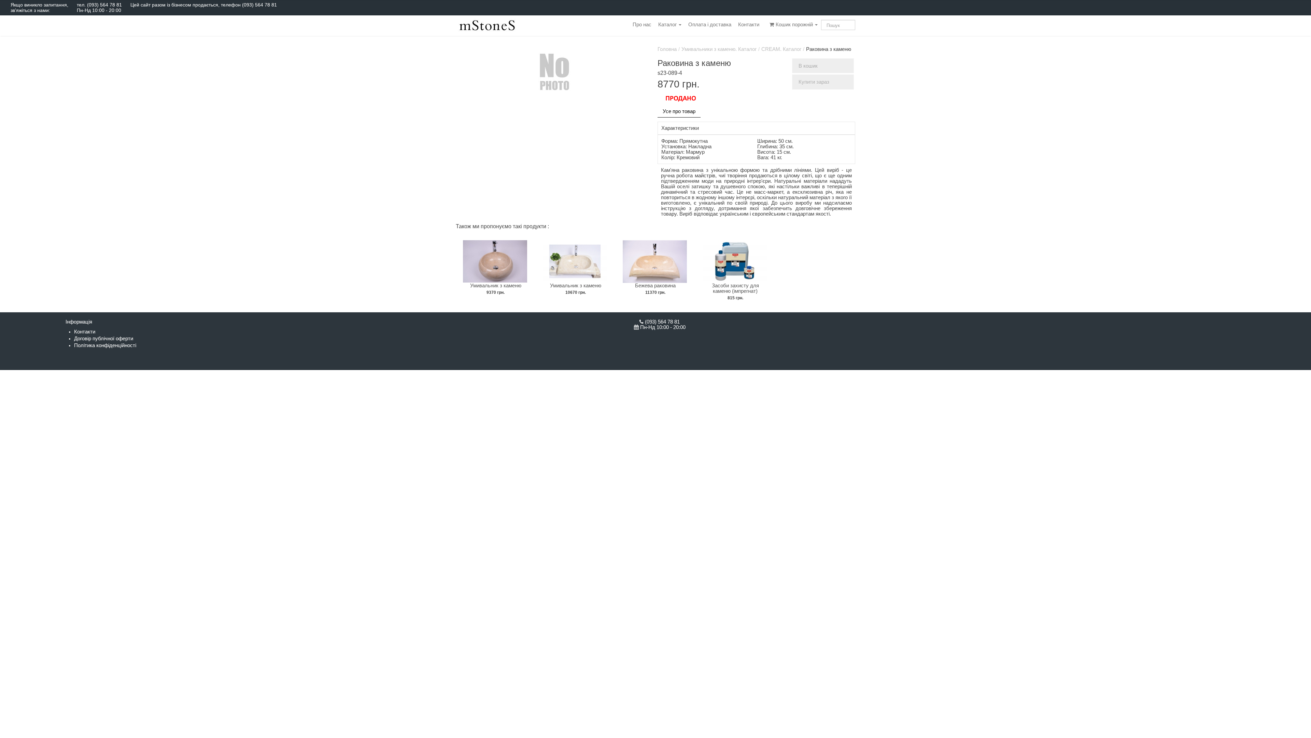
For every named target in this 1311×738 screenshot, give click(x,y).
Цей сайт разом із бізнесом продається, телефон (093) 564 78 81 (203, 5)
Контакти (748, 24)
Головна (667, 49)
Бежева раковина (655, 285)
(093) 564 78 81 (104, 5)
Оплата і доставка (709, 24)
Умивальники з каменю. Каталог (719, 49)
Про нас (642, 24)
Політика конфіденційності (105, 345)
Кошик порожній (794, 24)
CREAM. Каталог (781, 49)
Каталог (668, 24)
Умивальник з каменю (495, 285)
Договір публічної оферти (103, 338)
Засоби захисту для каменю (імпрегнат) (735, 288)
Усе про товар (679, 111)
